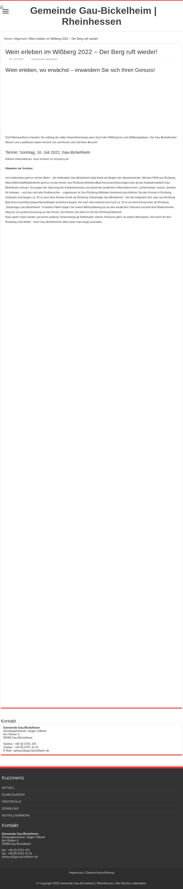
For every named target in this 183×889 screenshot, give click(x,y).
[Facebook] (93, 878)
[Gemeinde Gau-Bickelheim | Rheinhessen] (91, 15)
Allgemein (20, 38)
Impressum (76, 872)
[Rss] (89, 878)
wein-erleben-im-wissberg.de (51, 159)
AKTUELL (8, 788)
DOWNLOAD (10, 808)
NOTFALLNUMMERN (15, 815)
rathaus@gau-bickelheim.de (20, 856)
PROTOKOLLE (11, 801)
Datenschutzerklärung (100, 872)
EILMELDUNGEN (13, 794)
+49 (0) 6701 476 (18, 850)
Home (7, 38)
